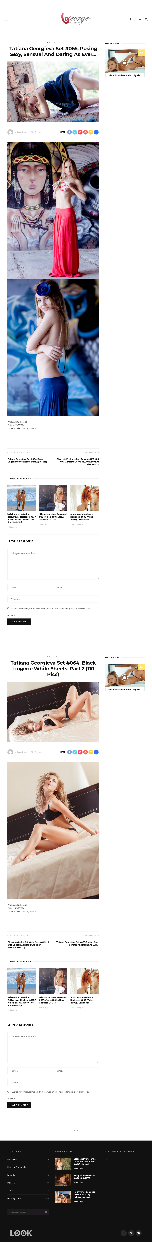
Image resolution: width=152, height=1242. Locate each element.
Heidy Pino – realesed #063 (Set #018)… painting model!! (84, 1195)
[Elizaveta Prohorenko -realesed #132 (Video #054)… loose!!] (63, 1163)
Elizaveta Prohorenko (28, 1167)
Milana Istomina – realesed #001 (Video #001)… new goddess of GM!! (52, 517)
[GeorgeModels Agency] (21, 1232)
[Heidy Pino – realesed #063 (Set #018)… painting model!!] (63, 1196)
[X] (135, 19)
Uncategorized (53, 42)
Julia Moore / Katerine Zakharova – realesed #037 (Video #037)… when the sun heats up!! (21, 518)
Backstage (28, 1159)
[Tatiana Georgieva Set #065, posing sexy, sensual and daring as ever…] (53, 91)
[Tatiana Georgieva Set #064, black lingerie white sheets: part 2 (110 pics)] (53, 711)
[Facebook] (130, 19)
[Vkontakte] (140, 19)
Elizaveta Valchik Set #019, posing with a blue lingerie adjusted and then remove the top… (28, 945)
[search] (146, 19)
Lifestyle (28, 1175)
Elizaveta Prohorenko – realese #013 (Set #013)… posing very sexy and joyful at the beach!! (78, 462)
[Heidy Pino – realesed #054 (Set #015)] (63, 1179)
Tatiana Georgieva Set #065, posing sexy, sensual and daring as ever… (77, 943)
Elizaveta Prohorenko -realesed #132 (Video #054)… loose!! (85, 1162)
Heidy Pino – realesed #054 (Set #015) (84, 1176)
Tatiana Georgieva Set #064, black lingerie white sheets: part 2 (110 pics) (27, 460)
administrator (21, 132)
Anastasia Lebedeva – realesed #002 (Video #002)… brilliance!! (81, 517)
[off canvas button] (6, 19)
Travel (28, 1190)
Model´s (28, 1182)
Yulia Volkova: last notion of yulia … (124, 75)
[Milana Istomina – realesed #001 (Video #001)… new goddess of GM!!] (53, 497)
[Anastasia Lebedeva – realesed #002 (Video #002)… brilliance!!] (84, 497)
